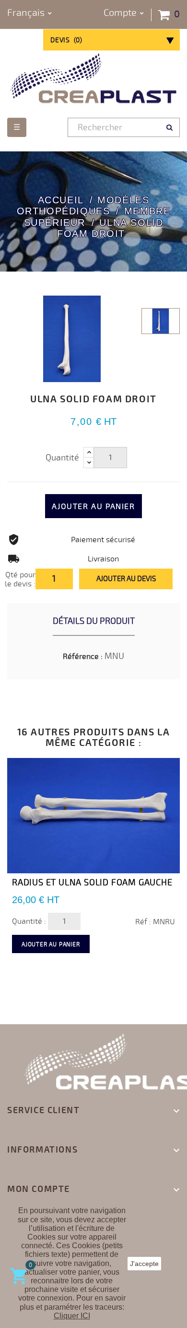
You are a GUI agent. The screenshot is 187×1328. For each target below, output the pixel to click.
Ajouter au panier (93, 506)
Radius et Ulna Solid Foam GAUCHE (92, 882)
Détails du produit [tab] (94, 621)
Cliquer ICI (72, 1316)
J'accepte (144, 1263)
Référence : (83, 656)
